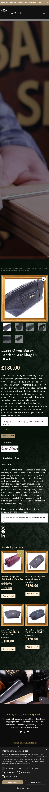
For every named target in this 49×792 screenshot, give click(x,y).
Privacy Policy (27, 764)
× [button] (46, 750)
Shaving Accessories (15, 268)
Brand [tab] (17, 458)
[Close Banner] (47, 3)
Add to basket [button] (8, 596)
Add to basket (8, 436)
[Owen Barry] (9, 449)
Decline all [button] (36, 782)
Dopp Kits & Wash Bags (32, 268)
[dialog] (24, 769)
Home (3, 268)
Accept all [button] (12, 782)
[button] (44, 279)
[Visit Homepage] (4, 11)
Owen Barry (30, 582)
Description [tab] (7, 458)
